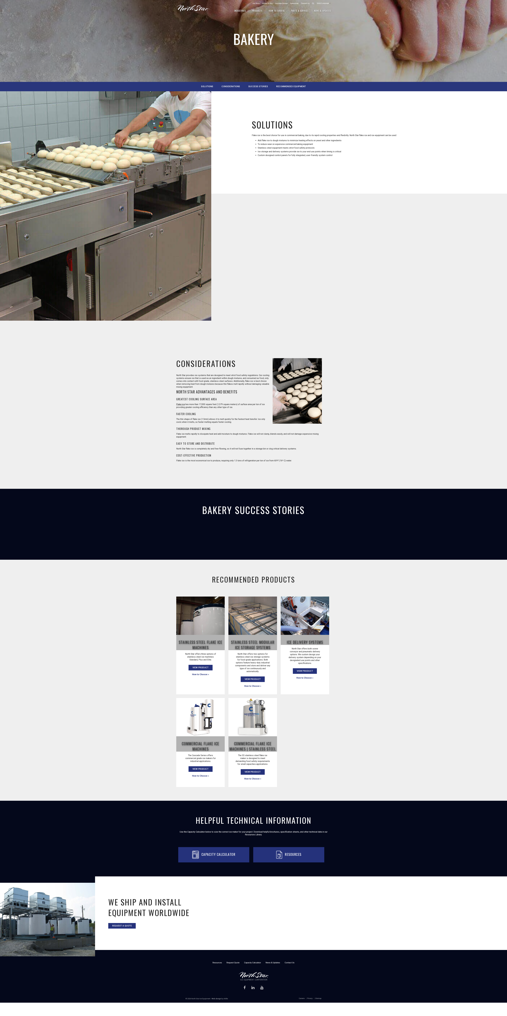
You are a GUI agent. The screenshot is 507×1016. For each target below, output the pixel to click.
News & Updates (322, 10)
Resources (294, 3)
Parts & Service (299, 10)
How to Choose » (200, 674)
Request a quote (122, 925)
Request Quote (233, 962)
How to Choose (277, 10)
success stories (258, 86)
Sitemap (318, 998)
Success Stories (281, 3)
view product (201, 667)
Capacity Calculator (218, 854)
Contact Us (305, 3)
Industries (240, 10)
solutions (207, 86)
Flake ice (180, 404)
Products (257, 10)
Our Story (256, 3)
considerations (231, 86)
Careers (302, 998)
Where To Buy (267, 3)
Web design (216, 999)
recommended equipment (291, 86)
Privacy (310, 998)
